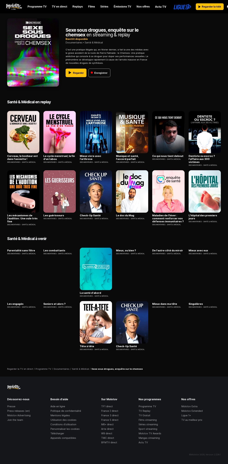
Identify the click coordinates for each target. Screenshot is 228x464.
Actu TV (143, 442)
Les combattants (54, 250)
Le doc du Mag (125, 215)
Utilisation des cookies (63, 419)
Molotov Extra (189, 406)
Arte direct (107, 428)
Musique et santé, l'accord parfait (127, 158)
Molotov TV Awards (150, 433)
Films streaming (148, 419)
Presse (11, 406)
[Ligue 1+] (182, 6)
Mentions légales (60, 415)
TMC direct (107, 437)
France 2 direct (109, 410)
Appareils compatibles (63, 437)
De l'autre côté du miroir (167, 250)
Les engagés (15, 303)
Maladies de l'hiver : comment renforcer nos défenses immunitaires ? (168, 218)
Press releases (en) (18, 410)
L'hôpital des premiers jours (203, 217)
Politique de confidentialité (65, 410)
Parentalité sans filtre (21, 250)
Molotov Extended (192, 410)
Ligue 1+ (186, 415)
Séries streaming (148, 424)
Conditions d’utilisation (63, 424)
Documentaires (74, 42)
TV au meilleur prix (191, 419)
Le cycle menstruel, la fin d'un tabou (59, 158)
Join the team (15, 419)
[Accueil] (13, 6)
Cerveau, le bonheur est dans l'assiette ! (22, 158)
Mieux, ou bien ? (126, 250)
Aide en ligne (57, 406)
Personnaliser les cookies (65, 428)
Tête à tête (87, 346)
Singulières (196, 303)
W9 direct (106, 433)
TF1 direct (107, 406)
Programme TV (147, 406)
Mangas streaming (149, 437)
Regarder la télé (211, 6)
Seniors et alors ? (54, 303)
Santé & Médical (94, 42)
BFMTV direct (109, 442)
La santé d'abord (90, 292)
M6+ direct (107, 424)
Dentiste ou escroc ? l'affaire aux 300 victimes (202, 159)
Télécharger (57, 433)
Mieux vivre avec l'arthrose (90, 158)
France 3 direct (110, 415)
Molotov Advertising (19, 415)
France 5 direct (110, 419)
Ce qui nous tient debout (167, 156)
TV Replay (144, 410)
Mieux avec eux (198, 250)
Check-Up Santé (90, 215)
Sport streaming (148, 428)
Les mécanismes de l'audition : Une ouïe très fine (22, 218)
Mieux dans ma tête (164, 303)
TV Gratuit (144, 415)
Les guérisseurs (53, 215)
